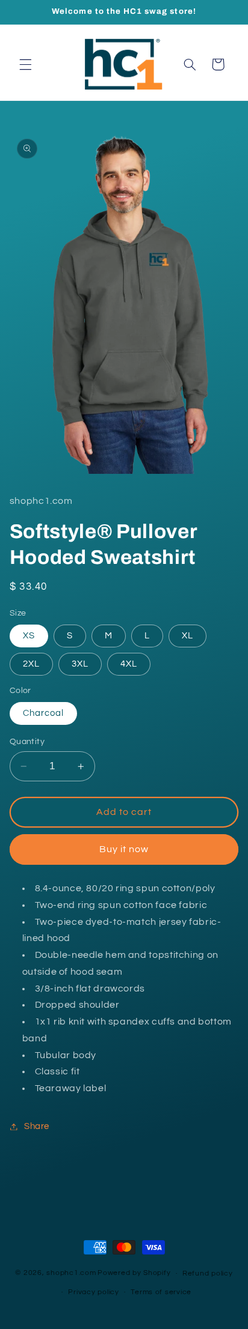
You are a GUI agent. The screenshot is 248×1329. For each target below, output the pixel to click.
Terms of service (161, 1292)
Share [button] (36, 1126)
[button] (25, 64)
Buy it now (124, 849)
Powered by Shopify (134, 1273)
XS (29, 635)
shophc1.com (71, 1273)
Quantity (27, 741)
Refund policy (207, 1273)
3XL (80, 663)
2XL (31, 663)
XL (187, 635)
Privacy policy (93, 1292)
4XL (128, 663)
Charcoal (43, 713)
